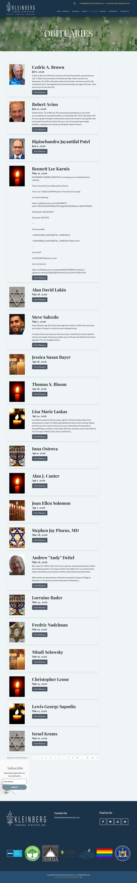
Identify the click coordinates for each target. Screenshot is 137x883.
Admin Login (78, 877)
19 (87, 758)
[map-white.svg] (118, 822)
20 (92, 758)
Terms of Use (69, 877)
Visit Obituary (40, 92)
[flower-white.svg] (110, 822)
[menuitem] (59, 11)
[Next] (97, 758)
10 (77, 758)
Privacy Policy (59, 877)
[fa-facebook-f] (103, 821)
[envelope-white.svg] (125, 822)
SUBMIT (14, 787)
